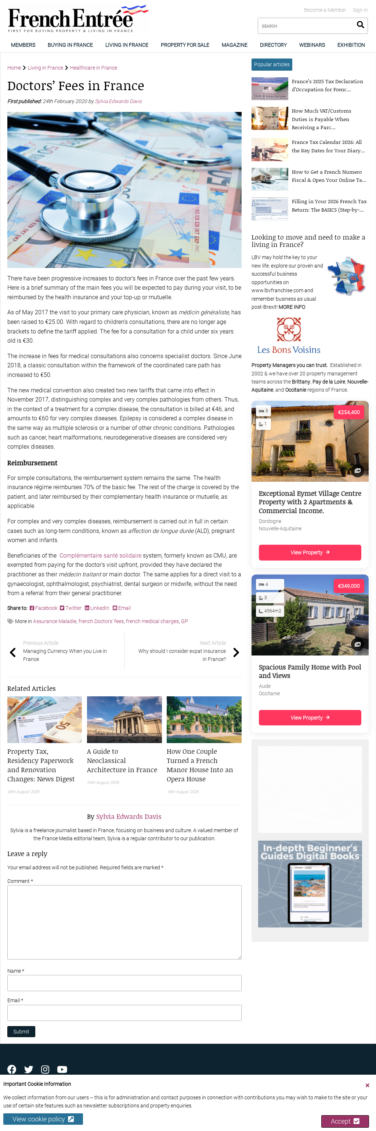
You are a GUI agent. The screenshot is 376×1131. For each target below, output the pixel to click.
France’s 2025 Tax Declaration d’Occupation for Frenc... (327, 85)
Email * (15, 1000)
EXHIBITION (351, 45)
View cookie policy (40, 1119)
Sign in (360, 10)
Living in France (126, 45)
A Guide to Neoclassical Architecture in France (122, 760)
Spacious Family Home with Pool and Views (310, 671)
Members (23, 45)
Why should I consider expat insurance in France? (182, 651)
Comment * (20, 881)
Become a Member (325, 10)
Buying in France (70, 45)
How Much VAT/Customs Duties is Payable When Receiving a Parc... (321, 119)
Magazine (234, 45)
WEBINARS (312, 45)
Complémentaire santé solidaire (99, 555)
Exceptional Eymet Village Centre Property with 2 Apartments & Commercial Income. (310, 501)
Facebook (47, 608)
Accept (342, 1121)
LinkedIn (100, 608)
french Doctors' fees (101, 621)
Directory (273, 45)
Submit (21, 1032)
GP (184, 621)
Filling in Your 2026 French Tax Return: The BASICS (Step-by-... (329, 205)
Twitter (73, 608)
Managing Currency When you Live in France (65, 651)
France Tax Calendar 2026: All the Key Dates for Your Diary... (328, 146)
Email (124, 608)
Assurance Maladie (54, 621)
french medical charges (152, 621)
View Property (307, 552)
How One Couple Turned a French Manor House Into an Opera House (200, 765)
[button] (44, 765)
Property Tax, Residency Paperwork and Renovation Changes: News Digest (41, 765)
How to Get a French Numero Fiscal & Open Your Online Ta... (329, 176)
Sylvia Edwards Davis (119, 101)
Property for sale (185, 45)
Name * (15, 971)
